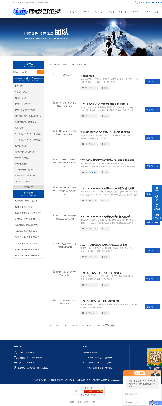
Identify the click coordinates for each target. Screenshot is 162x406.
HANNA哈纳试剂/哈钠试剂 (25, 110)
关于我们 (86, 12)
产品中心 (98, 12)
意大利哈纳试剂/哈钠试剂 (25, 152)
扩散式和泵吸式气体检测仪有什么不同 (29, 225)
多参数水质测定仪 (22, 158)
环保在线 (105, 380)
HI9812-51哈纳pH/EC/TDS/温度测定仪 (99, 301)
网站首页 (74, 12)
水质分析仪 (19, 86)
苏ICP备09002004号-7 (84, 380)
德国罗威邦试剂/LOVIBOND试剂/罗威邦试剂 (29, 116)
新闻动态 (110, 12)
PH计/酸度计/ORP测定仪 (24, 182)
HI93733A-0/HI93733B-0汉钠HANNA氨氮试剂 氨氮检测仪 (109, 160)
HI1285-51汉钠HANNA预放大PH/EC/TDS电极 (103, 244)
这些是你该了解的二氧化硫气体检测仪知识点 (29, 256)
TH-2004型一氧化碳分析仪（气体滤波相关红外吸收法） (98, 368)
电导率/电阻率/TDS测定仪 (25, 176)
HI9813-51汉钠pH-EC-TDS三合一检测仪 (100, 273)
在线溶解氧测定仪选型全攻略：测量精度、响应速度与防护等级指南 (29, 231)
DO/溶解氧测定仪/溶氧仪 (24, 170)
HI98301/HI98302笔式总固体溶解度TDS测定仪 (98, 358)
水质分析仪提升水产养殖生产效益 (28, 213)
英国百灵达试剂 (21, 98)
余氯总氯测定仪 (21, 164)
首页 (64, 64)
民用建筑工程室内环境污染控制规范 (29, 249)
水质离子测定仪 (21, 146)
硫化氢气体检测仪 (90, 353)
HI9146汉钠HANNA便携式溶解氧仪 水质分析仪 (104, 104)
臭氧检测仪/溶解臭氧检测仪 (25, 122)
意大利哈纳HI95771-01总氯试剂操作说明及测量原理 (29, 243)
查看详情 (150, 81)
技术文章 (122, 12)
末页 (95, 325)
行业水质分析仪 (21, 92)
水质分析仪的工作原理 (23, 207)
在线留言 (147, 12)
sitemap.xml (115, 380)
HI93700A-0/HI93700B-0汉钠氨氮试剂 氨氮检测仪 (105, 216)
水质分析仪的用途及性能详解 (26, 201)
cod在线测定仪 (87, 75)
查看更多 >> (28, 187)
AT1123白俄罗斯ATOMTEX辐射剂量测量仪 (98, 363)
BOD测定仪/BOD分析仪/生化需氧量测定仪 (29, 134)
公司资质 (134, 12)
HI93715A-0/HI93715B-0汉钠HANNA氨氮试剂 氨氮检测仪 (109, 188)
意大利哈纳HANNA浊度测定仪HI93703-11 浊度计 (105, 132)
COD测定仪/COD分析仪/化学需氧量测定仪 (29, 140)
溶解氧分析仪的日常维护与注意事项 (29, 237)
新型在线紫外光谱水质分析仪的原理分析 (29, 219)
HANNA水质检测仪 (22, 104)
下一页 (89, 325)
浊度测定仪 (19, 128)
